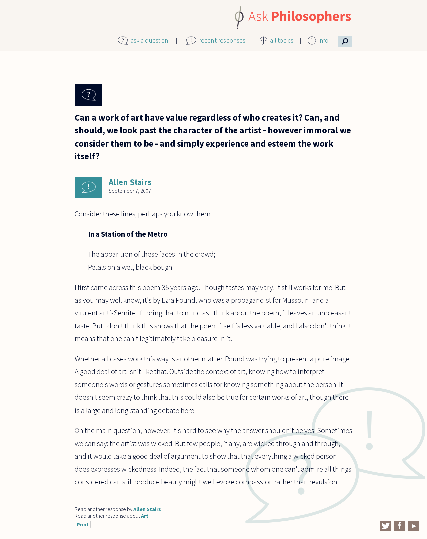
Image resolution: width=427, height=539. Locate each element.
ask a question (149, 40)
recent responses (222, 40)
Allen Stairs (130, 182)
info (323, 40)
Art (144, 515)
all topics (281, 40)
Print (83, 524)
